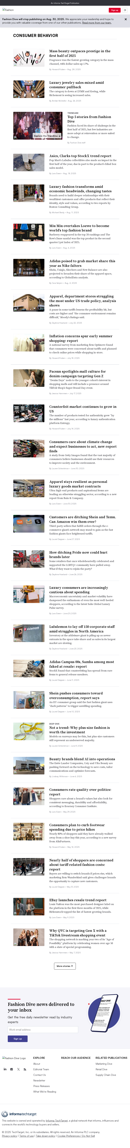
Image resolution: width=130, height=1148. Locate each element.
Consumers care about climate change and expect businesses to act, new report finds (83, 446)
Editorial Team (41, 1069)
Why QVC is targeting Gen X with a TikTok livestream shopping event (78, 933)
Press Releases (41, 1086)
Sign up (114, 10)
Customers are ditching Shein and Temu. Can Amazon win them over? (82, 519)
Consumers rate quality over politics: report (80, 792)
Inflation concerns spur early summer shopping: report (81, 338)
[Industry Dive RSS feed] (25, 1069)
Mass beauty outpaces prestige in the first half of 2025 (79, 53)
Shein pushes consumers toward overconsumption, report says (76, 695)
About (36, 1063)
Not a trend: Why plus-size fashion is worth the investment (79, 730)
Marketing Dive (104, 1063)
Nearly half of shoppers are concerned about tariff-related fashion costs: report (81, 865)
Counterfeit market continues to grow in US (83, 409)
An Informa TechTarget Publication (65, 3)
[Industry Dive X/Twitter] (18, 1069)
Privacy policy (9, 1135)
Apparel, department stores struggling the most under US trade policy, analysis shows (82, 301)
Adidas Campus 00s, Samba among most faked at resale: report (81, 664)
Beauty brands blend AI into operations (82, 759)
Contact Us (39, 1074)
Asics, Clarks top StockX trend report (80, 155)
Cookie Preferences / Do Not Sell (76, 1135)
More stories (63, 966)
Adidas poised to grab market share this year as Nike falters (82, 263)
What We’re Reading (44, 1091)
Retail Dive (101, 1069)
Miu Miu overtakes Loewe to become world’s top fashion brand (79, 228)
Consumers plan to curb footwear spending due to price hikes (77, 827)
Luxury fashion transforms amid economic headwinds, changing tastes (80, 189)
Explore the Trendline (47, 135)
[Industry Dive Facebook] (11, 1069)
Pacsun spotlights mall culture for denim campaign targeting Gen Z (77, 373)
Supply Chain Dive (106, 1074)
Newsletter (39, 1080)
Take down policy (45, 1135)
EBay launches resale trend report (78, 900)
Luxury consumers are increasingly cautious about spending (78, 590)
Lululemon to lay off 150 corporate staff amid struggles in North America (82, 629)
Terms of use (26, 1135)
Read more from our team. (96, 22)
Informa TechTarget (57, 1120)
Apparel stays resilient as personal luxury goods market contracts (78, 484)
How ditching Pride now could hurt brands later (78, 554)
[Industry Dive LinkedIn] (5, 1069)
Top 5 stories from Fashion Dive (89, 119)
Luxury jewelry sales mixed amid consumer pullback (76, 85)
